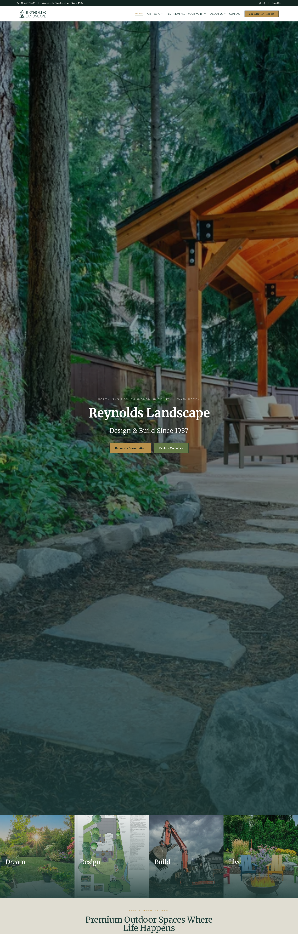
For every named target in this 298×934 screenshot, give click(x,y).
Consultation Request (261, 13)
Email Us (276, 3)
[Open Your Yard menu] (205, 13)
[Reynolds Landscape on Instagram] (259, 3)
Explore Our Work (171, 448)
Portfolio (153, 13)
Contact (235, 13)
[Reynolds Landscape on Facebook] (264, 3)
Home (139, 13)
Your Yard (195, 13)
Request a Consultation (130, 448)
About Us (216, 13)
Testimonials (175, 13)
